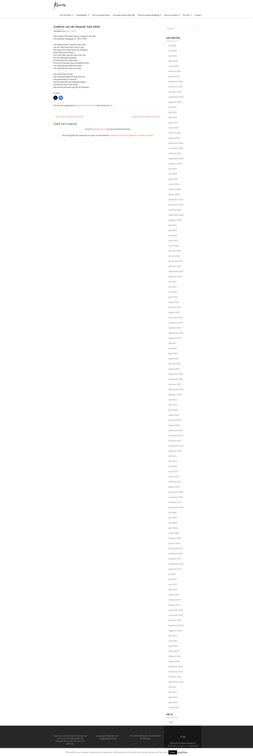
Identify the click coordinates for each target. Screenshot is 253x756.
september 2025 (176, 97)
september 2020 (176, 389)
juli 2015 (172, 687)
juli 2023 (172, 225)
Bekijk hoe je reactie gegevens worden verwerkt (131, 135)
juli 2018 (172, 512)
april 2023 (173, 240)
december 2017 (176, 548)
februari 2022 (175, 307)
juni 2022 (173, 286)
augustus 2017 (175, 569)
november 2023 (176, 204)
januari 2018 (174, 543)
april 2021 (173, 353)
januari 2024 (174, 194)
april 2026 (173, 61)
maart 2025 (174, 127)
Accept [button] (172, 752)
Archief (186, 15)
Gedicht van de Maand (85, 105)
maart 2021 (174, 358)
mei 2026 (173, 55)
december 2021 (176, 317)
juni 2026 (173, 50)
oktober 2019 (175, 440)
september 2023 (176, 215)
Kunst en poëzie (171, 15)
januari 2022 (174, 312)
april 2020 (173, 410)
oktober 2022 (175, 266)
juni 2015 (173, 692)
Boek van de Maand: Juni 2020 (68, 116)
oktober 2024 (175, 153)
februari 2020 (175, 420)
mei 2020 (173, 404)
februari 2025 (175, 132)
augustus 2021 (175, 338)
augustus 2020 (175, 394)
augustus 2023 (175, 220)
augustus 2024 (175, 163)
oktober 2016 (175, 620)
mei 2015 (173, 697)
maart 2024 (174, 184)
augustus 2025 (175, 102)
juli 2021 (172, 343)
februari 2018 (175, 538)
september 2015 (176, 681)
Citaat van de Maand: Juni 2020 (146, 116)
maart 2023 (174, 245)
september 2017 (176, 563)
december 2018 (176, 492)
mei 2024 (173, 173)
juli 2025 (172, 107)
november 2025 (176, 86)
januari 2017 (174, 605)
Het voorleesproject (101, 15)
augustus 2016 (175, 630)
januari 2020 (174, 425)
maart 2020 (174, 415)
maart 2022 (174, 302)
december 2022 (176, 261)
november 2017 (176, 553)
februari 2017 (175, 599)
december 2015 (176, 666)
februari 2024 (175, 189)
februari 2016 (175, 656)
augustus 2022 (175, 276)
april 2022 (173, 297)
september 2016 (176, 625)
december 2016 (176, 610)
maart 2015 (174, 707)
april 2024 (173, 179)
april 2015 (173, 702)
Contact (198, 15)
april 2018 (173, 528)
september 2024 (176, 158)
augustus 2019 (175, 451)
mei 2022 (173, 292)
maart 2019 (174, 476)
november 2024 (176, 148)
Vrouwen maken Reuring (124, 15)
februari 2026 (175, 71)
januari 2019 (174, 486)
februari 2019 (175, 481)
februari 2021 (175, 363)
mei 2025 (173, 117)
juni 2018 (173, 517)
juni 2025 (173, 112)
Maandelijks (81, 15)
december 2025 (176, 81)
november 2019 (176, 435)
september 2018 (176, 507)
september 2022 (176, 271)
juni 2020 (173, 399)
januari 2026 (174, 76)
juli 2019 (172, 456)
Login (171, 722)
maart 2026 (174, 66)
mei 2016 (173, 640)
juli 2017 (172, 574)
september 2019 (176, 445)
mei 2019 (173, 466)
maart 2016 (174, 651)
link (111, 105)
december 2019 (176, 430)
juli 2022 (172, 281)
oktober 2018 (175, 502)
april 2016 (173, 646)
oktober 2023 (175, 209)
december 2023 (176, 199)
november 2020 (176, 379)
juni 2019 (173, 461)
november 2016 (176, 615)
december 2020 (176, 374)
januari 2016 (174, 661)
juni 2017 (173, 579)
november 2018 (176, 497)
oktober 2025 (175, 91)
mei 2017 (173, 584)
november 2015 (176, 671)
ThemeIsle (193, 745)
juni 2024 (173, 168)
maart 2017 (174, 594)
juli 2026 (172, 45)
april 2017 (173, 589)
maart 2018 (174, 533)
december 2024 (176, 143)
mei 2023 (173, 235)
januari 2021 (174, 368)
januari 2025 (174, 138)
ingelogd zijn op (99, 129)
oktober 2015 (175, 676)
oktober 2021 (175, 327)
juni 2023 (173, 230)
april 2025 (173, 122)
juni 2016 (173, 635)
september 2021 (176, 333)
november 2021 (176, 322)
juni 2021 (173, 348)
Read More (182, 752)
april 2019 (173, 471)
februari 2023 (175, 250)
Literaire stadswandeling (148, 15)
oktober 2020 (175, 384)
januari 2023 (174, 256)
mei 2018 (173, 522)
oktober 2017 (175, 558)
